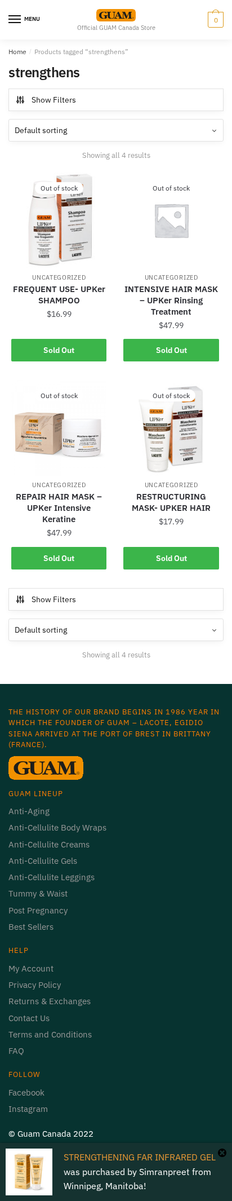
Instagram (28, 1108)
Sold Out (58, 350)
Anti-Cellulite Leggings (51, 877)
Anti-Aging (29, 811)
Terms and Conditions (50, 1034)
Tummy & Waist (38, 893)
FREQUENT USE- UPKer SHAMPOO (59, 295)
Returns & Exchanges (49, 1001)
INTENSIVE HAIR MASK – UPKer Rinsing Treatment (171, 300)
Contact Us (29, 1018)
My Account (30, 968)
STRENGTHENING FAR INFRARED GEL (140, 1157)
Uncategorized (59, 277)
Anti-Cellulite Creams (49, 844)
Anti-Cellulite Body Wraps (57, 827)
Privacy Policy (35, 984)
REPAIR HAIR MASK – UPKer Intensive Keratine (59, 507)
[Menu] (15, 19)
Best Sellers (30, 926)
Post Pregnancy (38, 910)
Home (17, 51)
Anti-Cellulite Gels (42, 860)
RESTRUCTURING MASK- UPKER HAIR (171, 502)
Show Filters (54, 100)
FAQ (16, 1050)
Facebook (26, 1092)
